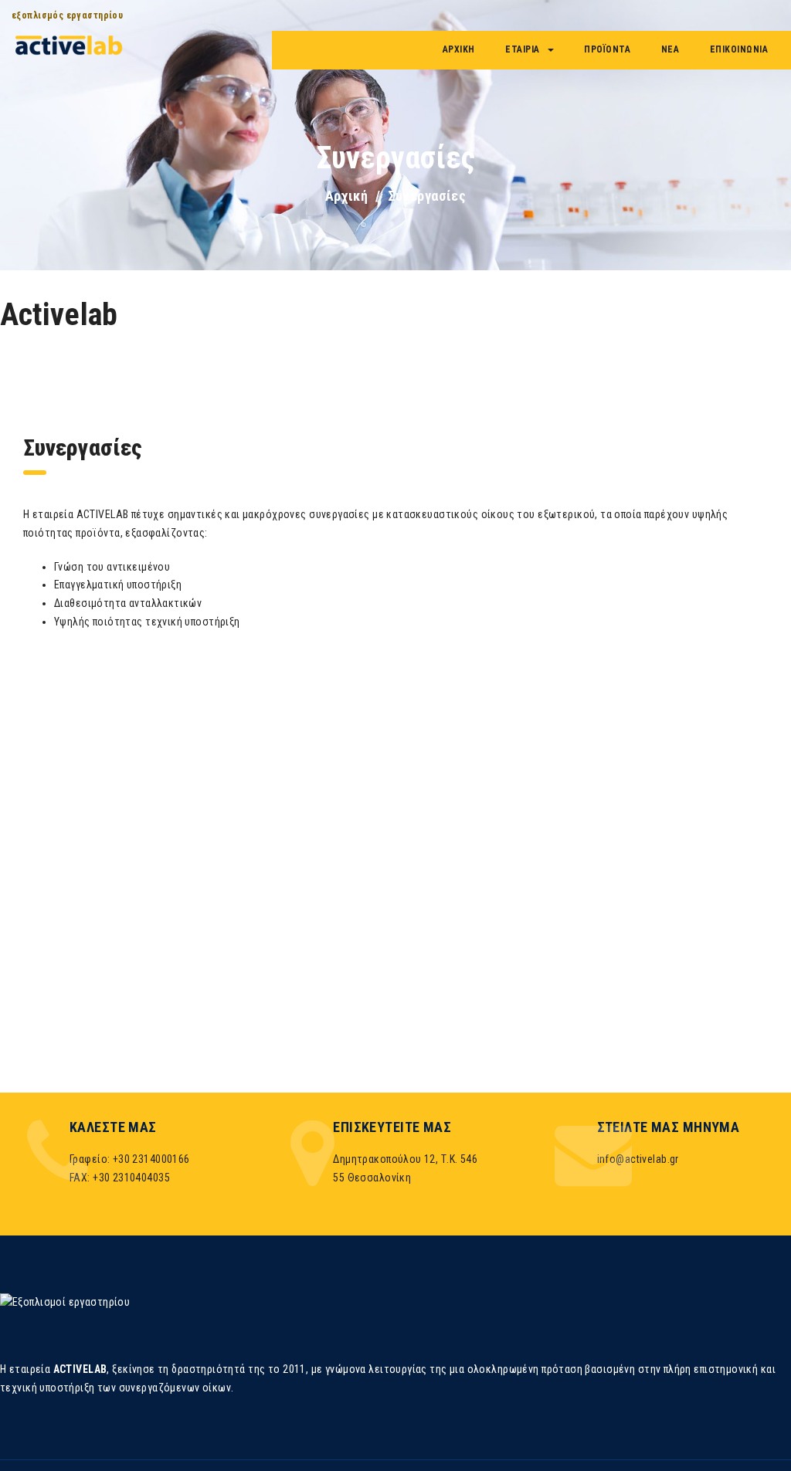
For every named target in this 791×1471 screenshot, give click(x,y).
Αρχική (346, 196)
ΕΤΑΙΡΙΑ (522, 49)
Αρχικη (459, 49)
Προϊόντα (607, 49)
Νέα (670, 49)
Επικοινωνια (739, 49)
